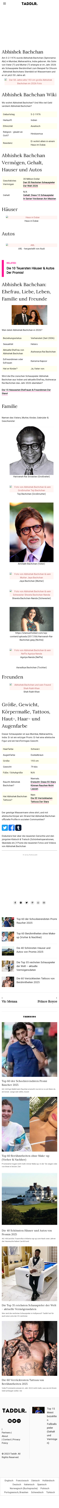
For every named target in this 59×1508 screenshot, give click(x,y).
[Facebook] (15, 903)
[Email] (44, 903)
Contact (7, 1439)
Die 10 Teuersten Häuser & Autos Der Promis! (30, 270)
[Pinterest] (32, 903)
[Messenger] (21, 903)
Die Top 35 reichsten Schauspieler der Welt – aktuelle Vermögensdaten (35, 966)
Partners (6, 1432)
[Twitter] (27, 903)
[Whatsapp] (38, 903)
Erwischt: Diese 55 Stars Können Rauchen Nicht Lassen (43, 785)
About (5, 1436)
